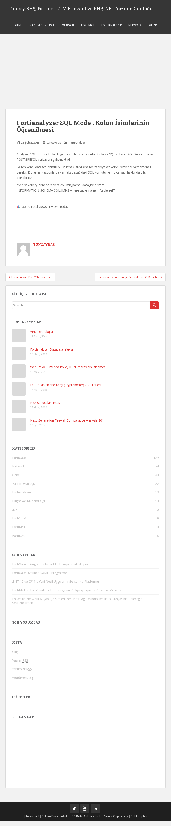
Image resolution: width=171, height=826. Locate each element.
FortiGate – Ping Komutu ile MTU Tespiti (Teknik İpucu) (52, 564)
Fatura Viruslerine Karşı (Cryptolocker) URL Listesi (129, 277)
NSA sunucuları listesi (45, 402)
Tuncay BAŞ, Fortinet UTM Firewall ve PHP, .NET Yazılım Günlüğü (81, 8)
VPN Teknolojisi (41, 331)
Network (134, 25)
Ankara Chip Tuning (116, 816)
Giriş (15, 652)
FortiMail (88, 25)
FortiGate (68, 25)
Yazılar (20, 660)
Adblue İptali (139, 816)
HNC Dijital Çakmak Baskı (85, 816)
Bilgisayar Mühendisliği (28, 501)
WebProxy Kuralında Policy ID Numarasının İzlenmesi (68, 367)
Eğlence (153, 25)
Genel (19, 25)
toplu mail (32, 816)
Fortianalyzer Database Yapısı (51, 349)
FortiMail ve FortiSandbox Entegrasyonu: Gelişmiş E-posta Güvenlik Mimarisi (67, 590)
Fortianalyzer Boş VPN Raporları (31, 277)
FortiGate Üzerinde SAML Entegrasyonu (40, 573)
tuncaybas (54, 143)
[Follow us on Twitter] (74, 808)
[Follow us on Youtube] (84, 808)
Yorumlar (22, 669)
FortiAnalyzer (111, 25)
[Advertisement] (85, 67)
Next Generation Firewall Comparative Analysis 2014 (68, 420)
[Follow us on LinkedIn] (95, 808)
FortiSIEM (19, 518)
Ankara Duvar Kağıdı (54, 816)
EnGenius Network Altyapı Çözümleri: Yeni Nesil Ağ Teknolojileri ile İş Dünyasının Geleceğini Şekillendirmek (77, 601)
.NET (15, 509)
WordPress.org (23, 677)
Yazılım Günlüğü (42, 25)
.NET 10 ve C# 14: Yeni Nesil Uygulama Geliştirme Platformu (55, 581)
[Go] (154, 305)
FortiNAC (18, 535)
